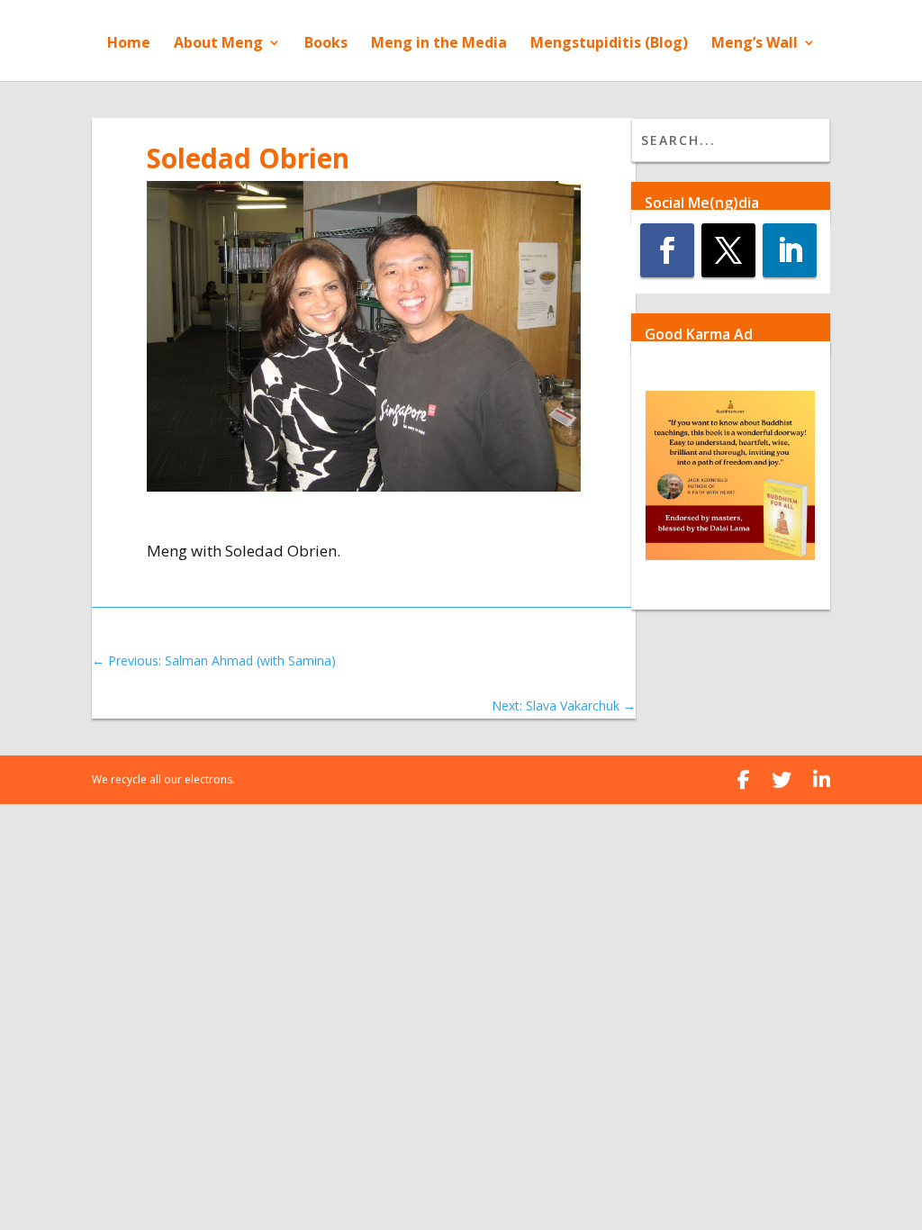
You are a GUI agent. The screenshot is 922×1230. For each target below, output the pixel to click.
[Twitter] (781, 780)
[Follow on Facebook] (667, 250)
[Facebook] (743, 780)
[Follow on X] (728, 250)
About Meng (218, 44)
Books (326, 44)
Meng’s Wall (754, 44)
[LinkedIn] (821, 780)
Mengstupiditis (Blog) (609, 44)
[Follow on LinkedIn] (790, 250)
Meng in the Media (439, 44)
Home (128, 44)
